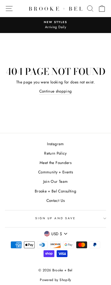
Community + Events (55, 172)
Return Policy (55, 153)
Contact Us (55, 200)
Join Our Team (55, 181)
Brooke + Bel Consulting (55, 191)
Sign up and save (55, 218)
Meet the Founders (55, 162)
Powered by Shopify (55, 279)
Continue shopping (55, 91)
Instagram (55, 144)
